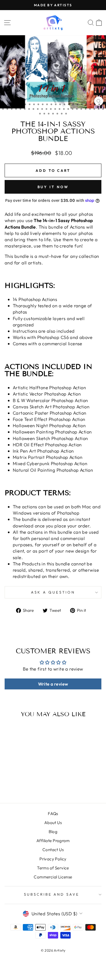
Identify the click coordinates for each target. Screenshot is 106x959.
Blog (53, 831)
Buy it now (53, 187)
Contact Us (53, 849)
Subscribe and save (52, 894)
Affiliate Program (53, 840)
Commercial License (53, 877)
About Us (53, 822)
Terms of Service (53, 868)
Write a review (53, 684)
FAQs (53, 813)
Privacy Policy (53, 858)
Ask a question (53, 592)
